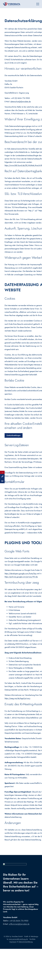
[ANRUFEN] (2, 476)
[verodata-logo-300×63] (11, 3)
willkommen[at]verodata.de (19, 924)
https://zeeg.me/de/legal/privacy (17, 698)
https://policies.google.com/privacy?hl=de (21, 576)
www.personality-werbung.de (18, 939)
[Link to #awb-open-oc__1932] (37, 4)
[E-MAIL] (2, 481)
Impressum (13, 942)
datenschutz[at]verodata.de (20, 101)
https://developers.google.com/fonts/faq (20, 573)
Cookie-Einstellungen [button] (13, 435)
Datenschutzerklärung (26, 942)
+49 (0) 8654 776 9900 (18, 920)
